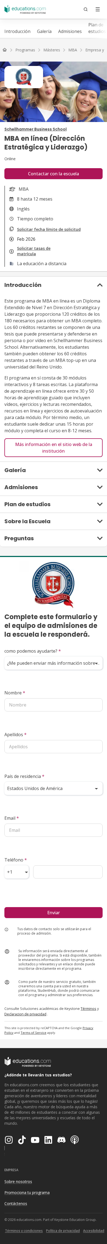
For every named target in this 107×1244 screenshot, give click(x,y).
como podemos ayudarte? (32, 651)
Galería (44, 31)
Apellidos (15, 735)
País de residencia (24, 776)
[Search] (86, 9)
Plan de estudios (97, 28)
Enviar (53, 913)
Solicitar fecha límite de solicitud (49, 229)
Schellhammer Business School (35, 129)
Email (11, 818)
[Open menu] (98, 9)
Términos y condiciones (24, 1230)
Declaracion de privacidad (25, 1014)
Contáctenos (15, 1203)
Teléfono (15, 860)
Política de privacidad (63, 1230)
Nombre (14, 693)
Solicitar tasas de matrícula (33, 251)
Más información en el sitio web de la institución (53, 447)
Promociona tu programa (27, 1192)
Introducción (17, 31)
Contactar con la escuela (53, 174)
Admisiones (70, 31)
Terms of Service (33, 1032)
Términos (88, 1008)
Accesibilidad (93, 1230)
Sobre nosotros (18, 1181)
